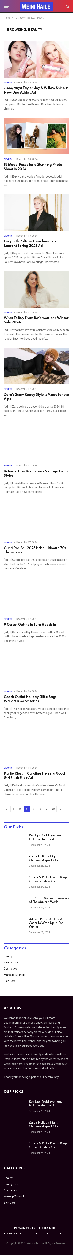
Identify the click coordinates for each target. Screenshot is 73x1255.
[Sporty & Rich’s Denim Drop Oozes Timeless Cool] (14, 882)
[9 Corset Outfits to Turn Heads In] (36, 596)
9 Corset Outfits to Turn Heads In (30, 625)
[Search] (67, 6)
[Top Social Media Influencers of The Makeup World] (14, 903)
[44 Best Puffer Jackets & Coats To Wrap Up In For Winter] (14, 924)
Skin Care (10, 981)
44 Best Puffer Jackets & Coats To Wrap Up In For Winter (46, 923)
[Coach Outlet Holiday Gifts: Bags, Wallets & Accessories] (36, 668)
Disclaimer (47, 1228)
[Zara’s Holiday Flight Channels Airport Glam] (14, 861)
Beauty (8, 956)
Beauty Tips (11, 962)
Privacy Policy (24, 1228)
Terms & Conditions (18, 1233)
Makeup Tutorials (14, 974)
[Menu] (6, 6)
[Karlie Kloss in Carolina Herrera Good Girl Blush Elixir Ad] (36, 745)
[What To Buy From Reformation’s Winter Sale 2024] (36, 289)
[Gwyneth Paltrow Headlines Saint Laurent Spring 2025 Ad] (36, 212)
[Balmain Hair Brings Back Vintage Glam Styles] (36, 442)
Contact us (61, 1233)
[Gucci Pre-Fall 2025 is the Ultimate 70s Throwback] (36, 519)
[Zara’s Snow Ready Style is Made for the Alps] (36, 366)
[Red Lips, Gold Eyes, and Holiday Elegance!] (14, 840)
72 (53, 809)
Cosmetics (10, 968)
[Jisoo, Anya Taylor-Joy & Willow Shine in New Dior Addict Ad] (36, 59)
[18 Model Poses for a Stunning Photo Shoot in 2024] (36, 136)
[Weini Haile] (36, 6)
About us (42, 1233)
